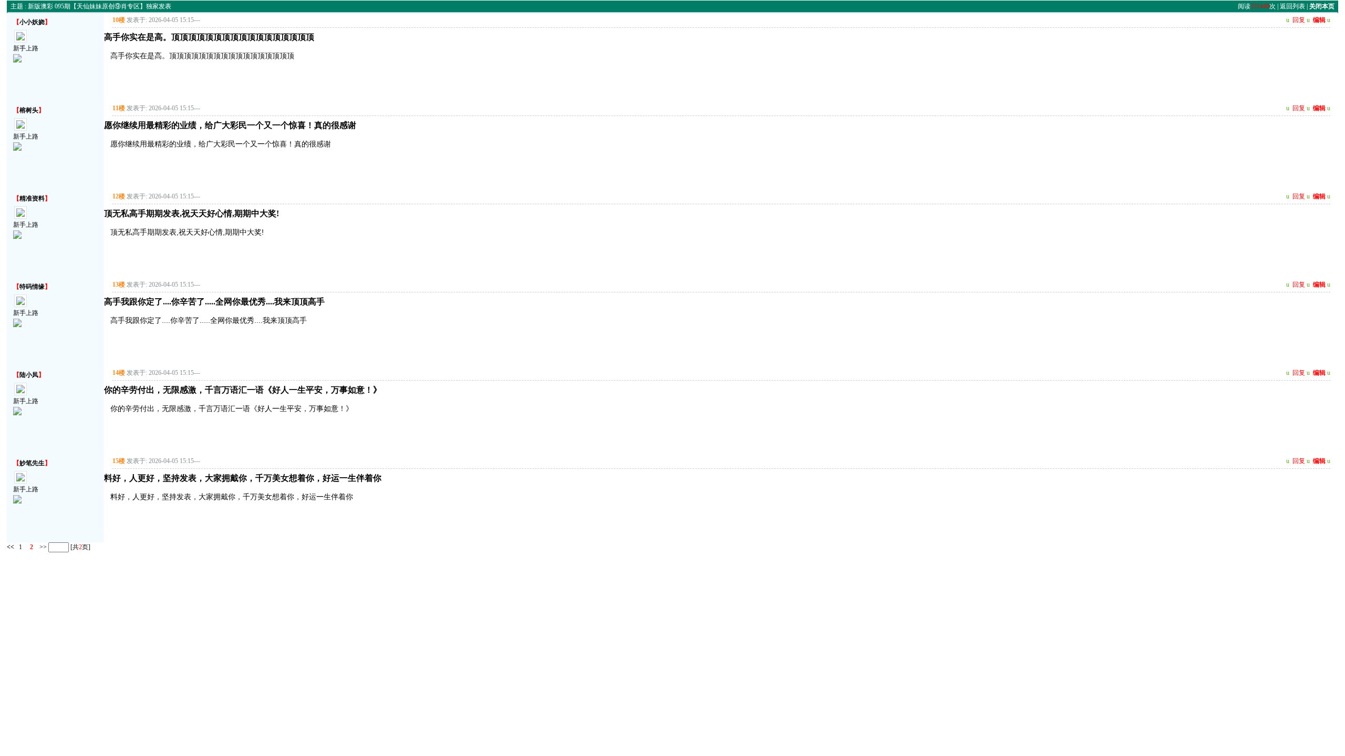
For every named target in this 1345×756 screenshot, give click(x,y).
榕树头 (28, 110)
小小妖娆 (32, 22)
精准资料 (32, 198)
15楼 (118, 461)
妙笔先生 (32, 463)
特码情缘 (32, 286)
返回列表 (1292, 6)
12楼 (118, 196)
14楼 (118, 372)
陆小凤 (28, 375)
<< (10, 546)
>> (42, 546)
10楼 (118, 20)
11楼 (118, 108)
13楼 (118, 284)
